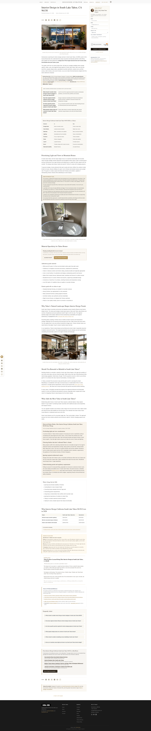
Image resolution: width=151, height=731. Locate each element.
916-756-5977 (105, 2)
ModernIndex (78, 727)
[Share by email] (57, 20)
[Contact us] (2, 356)
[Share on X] (52, 20)
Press (78, 713)
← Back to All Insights (58, 695)
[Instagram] (110, 2)
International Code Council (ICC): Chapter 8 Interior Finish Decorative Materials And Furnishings (63, 597)
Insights (92, 2)
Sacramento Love (73, 81)
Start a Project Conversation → (50, 671)
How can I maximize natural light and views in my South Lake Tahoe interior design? (64, 642)
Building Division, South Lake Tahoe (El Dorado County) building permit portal (60, 599)
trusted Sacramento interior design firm (71, 686)
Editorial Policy (79, 717)
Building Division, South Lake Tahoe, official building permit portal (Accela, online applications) (62, 529)
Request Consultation (99, 49)
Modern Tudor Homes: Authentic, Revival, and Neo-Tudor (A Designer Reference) (63, 663)
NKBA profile (45, 84)
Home (63, 707)
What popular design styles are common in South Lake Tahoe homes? (61, 631)
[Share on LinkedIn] (54, 20)
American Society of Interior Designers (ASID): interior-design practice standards (60, 595)
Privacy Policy (79, 721)
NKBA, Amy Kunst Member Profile (51, 601)
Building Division (56, 470)
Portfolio (53, 2)
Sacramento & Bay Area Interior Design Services (55, 657)
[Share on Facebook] (49, 20)
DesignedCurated (72, 2)
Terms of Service (80, 719)
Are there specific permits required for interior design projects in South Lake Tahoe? (64, 626)
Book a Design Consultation (61, 257)
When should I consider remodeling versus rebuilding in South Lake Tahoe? (62, 637)
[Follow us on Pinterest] (93, 715)
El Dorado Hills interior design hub (65, 316)
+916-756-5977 (94, 708)
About (41, 2)
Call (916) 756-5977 (48, 257)
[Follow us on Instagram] (91, 715)
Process (86, 2)
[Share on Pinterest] (46, 20)
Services (47, 2)
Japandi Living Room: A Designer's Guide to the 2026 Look (58, 666)
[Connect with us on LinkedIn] (96, 715)
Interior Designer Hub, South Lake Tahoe (54, 660)
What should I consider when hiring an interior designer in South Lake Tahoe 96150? (64, 615)
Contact (98, 2)
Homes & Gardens (50, 81)
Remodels (78, 711)
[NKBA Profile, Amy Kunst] (51, 705)
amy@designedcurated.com (96, 710)
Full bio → (50, 84)
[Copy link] (60, 20)
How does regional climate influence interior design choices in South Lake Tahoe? (63, 620)
